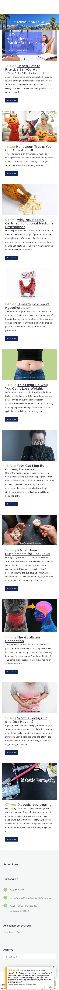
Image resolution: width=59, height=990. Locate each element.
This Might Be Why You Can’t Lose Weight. (26, 386)
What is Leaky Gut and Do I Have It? (26, 720)
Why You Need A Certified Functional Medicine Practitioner (29, 223)
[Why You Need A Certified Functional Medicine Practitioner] (29, 199)
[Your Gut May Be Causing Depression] (29, 445)
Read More (11, 100)
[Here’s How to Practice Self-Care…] (29, 45)
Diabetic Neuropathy (34, 805)
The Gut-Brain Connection (22, 639)
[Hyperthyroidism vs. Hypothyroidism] (29, 283)
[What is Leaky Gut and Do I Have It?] (29, 697)
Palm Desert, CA (11, 932)
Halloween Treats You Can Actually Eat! (28, 148)
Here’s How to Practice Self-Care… (22, 67)
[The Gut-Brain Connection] (29, 615)
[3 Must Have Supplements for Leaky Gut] (29, 530)
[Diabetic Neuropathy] (29, 781)
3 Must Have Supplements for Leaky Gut (27, 552)
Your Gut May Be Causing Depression (24, 467)
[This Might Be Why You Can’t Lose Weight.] (29, 364)
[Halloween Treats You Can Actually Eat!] (29, 126)
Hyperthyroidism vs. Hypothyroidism (27, 306)
